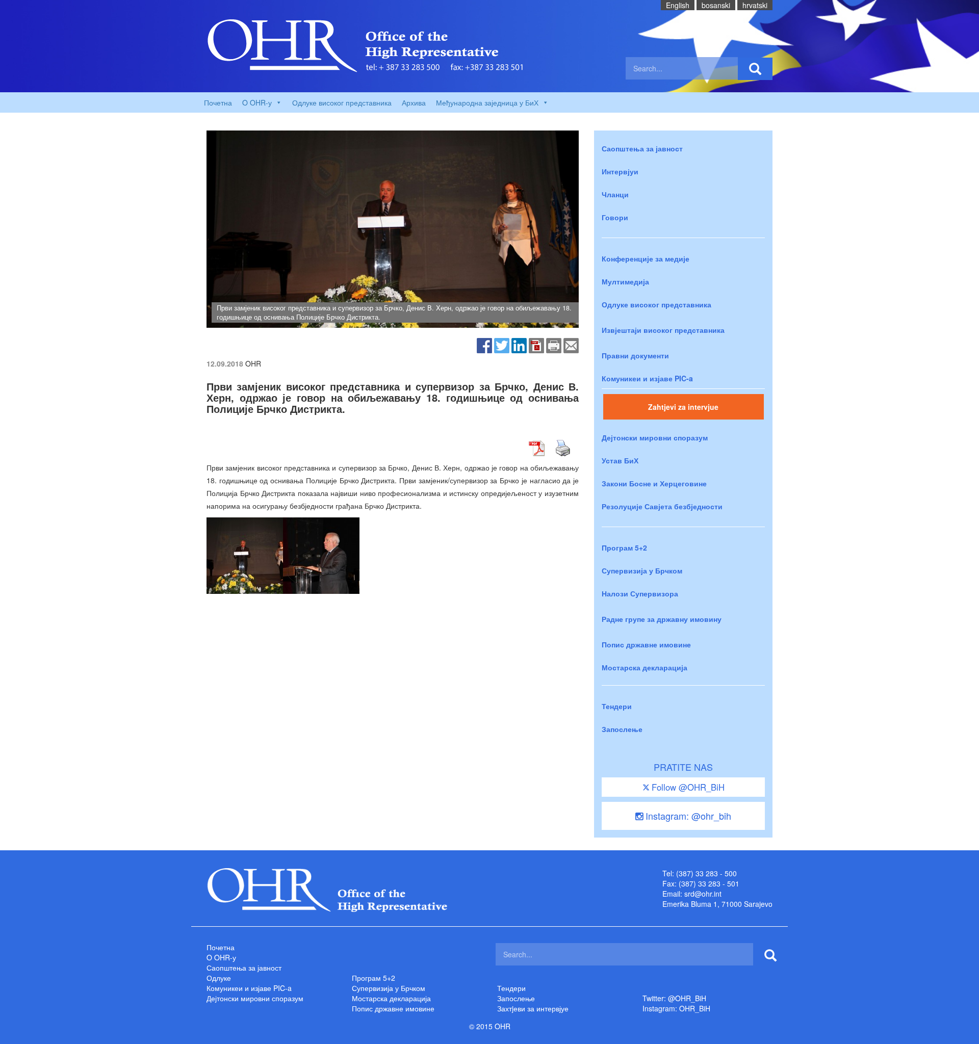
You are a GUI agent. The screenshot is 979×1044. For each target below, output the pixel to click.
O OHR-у (221, 957)
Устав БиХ (620, 460)
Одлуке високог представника (342, 102)
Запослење (622, 729)
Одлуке (219, 978)
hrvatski (754, 5)
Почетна (218, 102)
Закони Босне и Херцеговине (654, 483)
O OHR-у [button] (257, 102)
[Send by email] (571, 345)
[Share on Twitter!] (501, 345)
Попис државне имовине (646, 644)
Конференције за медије (645, 258)
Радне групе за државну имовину (662, 619)
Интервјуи (620, 171)
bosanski (716, 5)
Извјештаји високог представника (663, 330)
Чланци (615, 194)
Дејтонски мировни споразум (655, 437)
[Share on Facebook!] (484, 345)
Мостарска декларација (644, 667)
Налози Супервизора (640, 593)
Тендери (617, 706)
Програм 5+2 (624, 547)
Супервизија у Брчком (642, 570)
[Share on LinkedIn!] (519, 345)
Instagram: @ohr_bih (687, 815)
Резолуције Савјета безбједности (662, 506)
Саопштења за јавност (642, 148)
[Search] (755, 69)
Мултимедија (625, 281)
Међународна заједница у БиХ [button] (487, 102)
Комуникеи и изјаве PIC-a (647, 378)
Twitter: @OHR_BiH (674, 998)
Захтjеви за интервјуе (533, 1008)
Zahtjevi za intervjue (683, 407)
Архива (414, 102)
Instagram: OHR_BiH (676, 1008)
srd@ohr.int (703, 894)
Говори (615, 217)
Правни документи (635, 355)
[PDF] (536, 345)
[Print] (553, 345)
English (677, 5)
